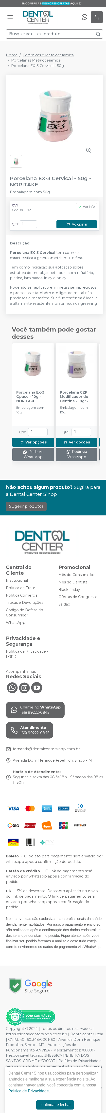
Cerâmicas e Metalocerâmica (48, 55)
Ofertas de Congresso (78, 597)
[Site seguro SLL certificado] (30, 986)
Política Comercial (22, 595)
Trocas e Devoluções (24, 602)
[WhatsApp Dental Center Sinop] (12, 687)
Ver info (89, 206)
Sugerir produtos (26, 506)
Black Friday (69, 589)
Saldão (64, 604)
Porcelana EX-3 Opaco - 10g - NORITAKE (30, 396)
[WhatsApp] (84, 17)
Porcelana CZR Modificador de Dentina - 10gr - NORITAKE (74, 396)
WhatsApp (15, 622)
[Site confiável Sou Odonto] (30, 1017)
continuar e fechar (55, 1105)
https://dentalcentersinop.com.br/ (36, 1034)
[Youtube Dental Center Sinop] (37, 687)
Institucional (17, 580)
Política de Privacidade (28, 1091)
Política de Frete (20, 588)
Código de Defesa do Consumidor (24, 613)
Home (12, 55)
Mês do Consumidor (76, 575)
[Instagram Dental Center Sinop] (24, 687)
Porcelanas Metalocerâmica (36, 60)
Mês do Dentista (73, 582)
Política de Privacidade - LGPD (27, 654)
